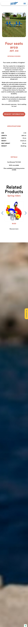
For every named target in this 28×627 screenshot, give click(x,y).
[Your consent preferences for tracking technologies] (25, 625)
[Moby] (14, 3)
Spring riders (14, 56)
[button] (26, 213)
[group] (14, 215)
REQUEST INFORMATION (14, 114)
